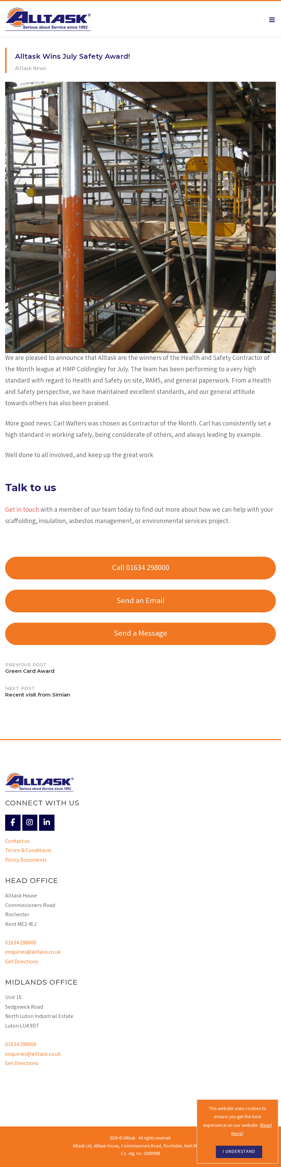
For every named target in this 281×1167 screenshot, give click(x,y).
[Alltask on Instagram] (30, 823)
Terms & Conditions (28, 851)
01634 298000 (20, 943)
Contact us (17, 842)
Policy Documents (26, 860)
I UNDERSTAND (239, 1151)
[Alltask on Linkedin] (46, 823)
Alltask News (30, 69)
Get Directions (21, 962)
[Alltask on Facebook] (13, 823)
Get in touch (22, 510)
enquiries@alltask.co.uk (33, 952)
